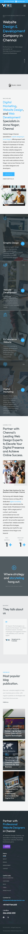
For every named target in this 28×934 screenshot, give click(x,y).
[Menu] (25, 6)
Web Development (11, 115)
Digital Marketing (9, 104)
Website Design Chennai (17, 931)
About (5, 859)
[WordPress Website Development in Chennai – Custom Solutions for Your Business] (14, 755)
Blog (4, 884)
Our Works (6, 881)
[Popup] (14, 567)
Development (7, 865)
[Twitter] (8, 917)
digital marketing (15, 501)
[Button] (23, 244)
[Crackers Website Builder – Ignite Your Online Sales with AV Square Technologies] (14, 724)
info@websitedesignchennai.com (14, 900)
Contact (5, 868)
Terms (4, 887)
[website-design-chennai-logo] (6, 5)
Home (4, 855)
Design (5, 862)
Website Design (13, 110)
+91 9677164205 (10, 905)
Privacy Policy (7, 890)
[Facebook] (3, 917)
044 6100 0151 (9, 913)
